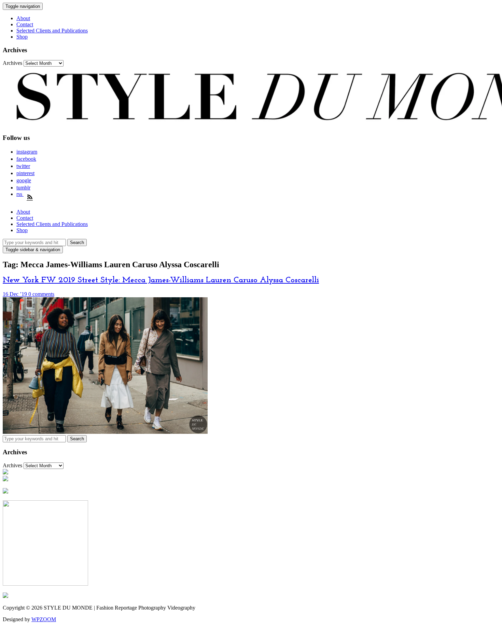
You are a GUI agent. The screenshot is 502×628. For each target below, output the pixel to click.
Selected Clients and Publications (52, 30)
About (23, 18)
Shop (22, 37)
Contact (24, 24)
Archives (12, 63)
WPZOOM (43, 619)
